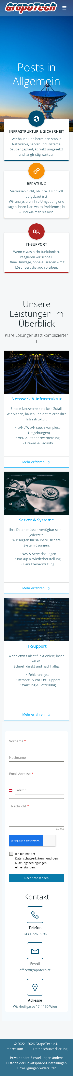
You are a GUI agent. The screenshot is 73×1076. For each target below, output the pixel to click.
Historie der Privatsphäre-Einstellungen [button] (36, 1063)
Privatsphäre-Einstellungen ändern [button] (36, 1058)
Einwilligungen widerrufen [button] (36, 1068)
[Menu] (64, 7)
